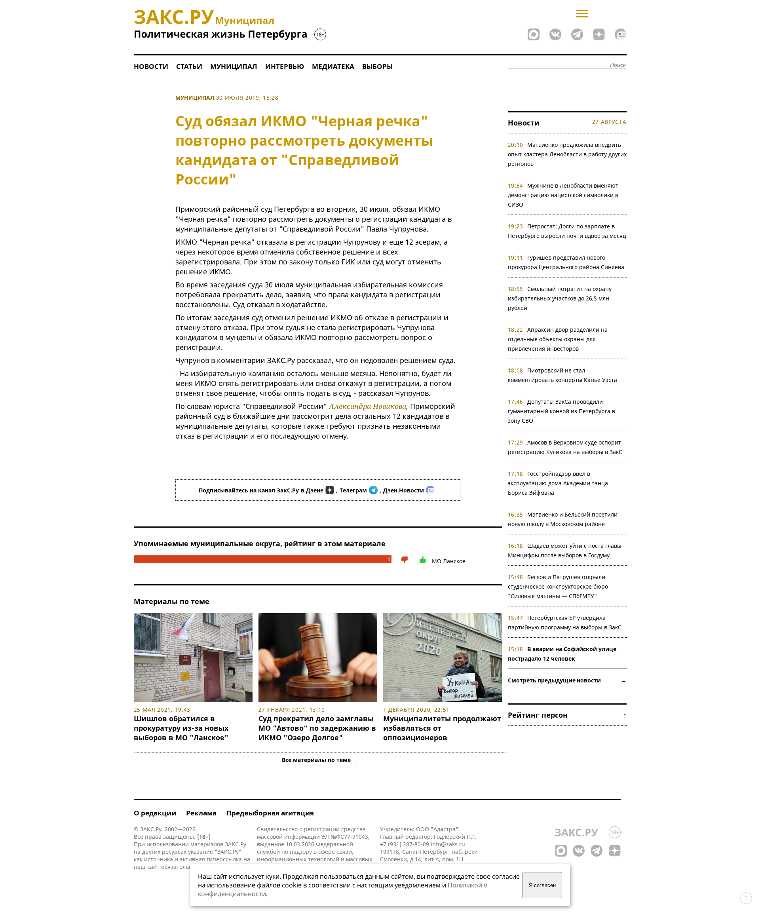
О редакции (155, 812)
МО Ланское (449, 561)
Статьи (189, 66)
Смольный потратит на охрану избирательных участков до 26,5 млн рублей (560, 298)
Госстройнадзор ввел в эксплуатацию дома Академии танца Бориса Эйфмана (558, 483)
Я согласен (542, 885)
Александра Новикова (367, 406)
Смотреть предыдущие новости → (567, 680)
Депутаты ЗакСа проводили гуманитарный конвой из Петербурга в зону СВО (561, 411)
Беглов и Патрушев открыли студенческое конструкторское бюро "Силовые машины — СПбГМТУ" (558, 586)
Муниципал (233, 66)
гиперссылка (224, 859)
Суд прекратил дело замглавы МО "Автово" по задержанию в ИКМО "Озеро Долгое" (317, 728)
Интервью (284, 66)
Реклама (201, 812)
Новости (151, 66)
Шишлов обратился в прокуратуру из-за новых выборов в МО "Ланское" (181, 728)
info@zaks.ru (448, 844)
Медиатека (333, 66)
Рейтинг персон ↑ (567, 715)
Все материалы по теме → (320, 760)
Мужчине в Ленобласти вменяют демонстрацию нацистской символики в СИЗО (563, 195)
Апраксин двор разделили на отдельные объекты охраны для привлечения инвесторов (558, 339)
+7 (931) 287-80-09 (404, 844)
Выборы (377, 66)
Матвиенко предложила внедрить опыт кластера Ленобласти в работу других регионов (567, 154)
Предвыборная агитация (270, 812)
